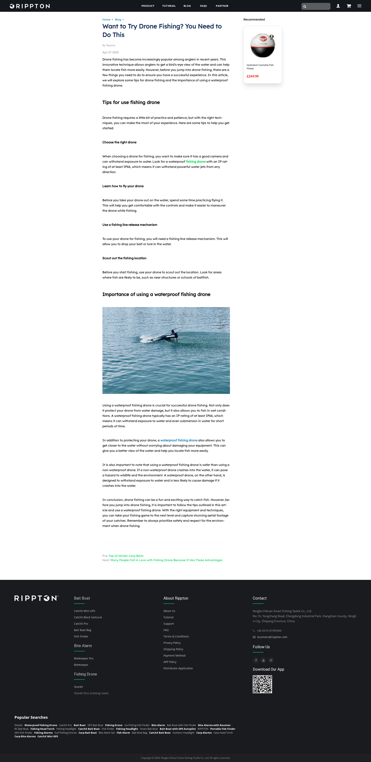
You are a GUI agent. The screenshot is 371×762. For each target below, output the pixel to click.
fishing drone (196, 161)
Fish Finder (81, 636)
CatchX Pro (81, 623)
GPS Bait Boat (95, 725)
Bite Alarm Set (107, 732)
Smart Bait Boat (149, 729)
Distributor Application (178, 668)
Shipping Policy (173, 649)
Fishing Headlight (66, 729)
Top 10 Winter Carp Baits (126, 556)
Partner (222, 6)
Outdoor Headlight (183, 732)
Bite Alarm (83, 645)
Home (106, 19)
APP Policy (169, 662)
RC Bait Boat (21, 729)
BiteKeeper (81, 665)
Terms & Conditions (176, 636)
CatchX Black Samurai (88, 617)
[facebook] (256, 660)
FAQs (203, 6)
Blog (118, 19)
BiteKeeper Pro (83, 658)
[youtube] (263, 660)
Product (148, 6)
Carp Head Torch (223, 732)
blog (187, 6)
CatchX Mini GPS (84, 611)
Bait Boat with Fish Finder (181, 725)
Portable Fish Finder (222, 729)
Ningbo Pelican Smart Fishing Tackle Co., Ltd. (185, 757)
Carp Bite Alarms (25, 736)
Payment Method (174, 655)
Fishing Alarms (43, 732)
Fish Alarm (123, 732)
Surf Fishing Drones (65, 732)
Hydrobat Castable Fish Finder (260, 67)
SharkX (78, 687)
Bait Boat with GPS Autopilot (178, 729)
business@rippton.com (272, 637)
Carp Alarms (204, 732)
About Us (169, 611)
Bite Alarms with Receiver (214, 725)
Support (168, 623)
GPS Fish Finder (23, 732)
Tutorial (169, 6)
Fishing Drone (85, 674)
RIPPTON (203, 729)
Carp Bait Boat (88, 732)
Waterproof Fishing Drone (41, 725)
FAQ (166, 630)
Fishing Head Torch (42, 729)
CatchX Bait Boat (89, 729)
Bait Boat (82, 598)
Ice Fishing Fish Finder (137, 725)
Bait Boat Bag (82, 630)
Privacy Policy (172, 643)
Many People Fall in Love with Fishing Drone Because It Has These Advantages (166, 560)
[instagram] (271, 660)
